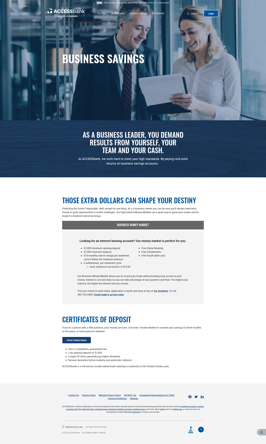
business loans (139, 409)
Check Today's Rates (77, 340)
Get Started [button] (158, 13)
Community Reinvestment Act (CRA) (157, 395)
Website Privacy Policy (110, 395)
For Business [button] (118, 13)
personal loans (88, 409)
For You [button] (101, 13)
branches (136, 412)
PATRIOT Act (130, 395)
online (162, 409)
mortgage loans (101, 409)
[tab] (133, 225)
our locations (161, 291)
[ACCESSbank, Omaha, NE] (67, 14)
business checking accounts (120, 409)
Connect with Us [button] (138, 13)
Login (211, 13)
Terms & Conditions (117, 398)
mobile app (177, 409)
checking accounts (189, 406)
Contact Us (73, 395)
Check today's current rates (109, 294)
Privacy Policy (89, 395)
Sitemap (134, 398)
